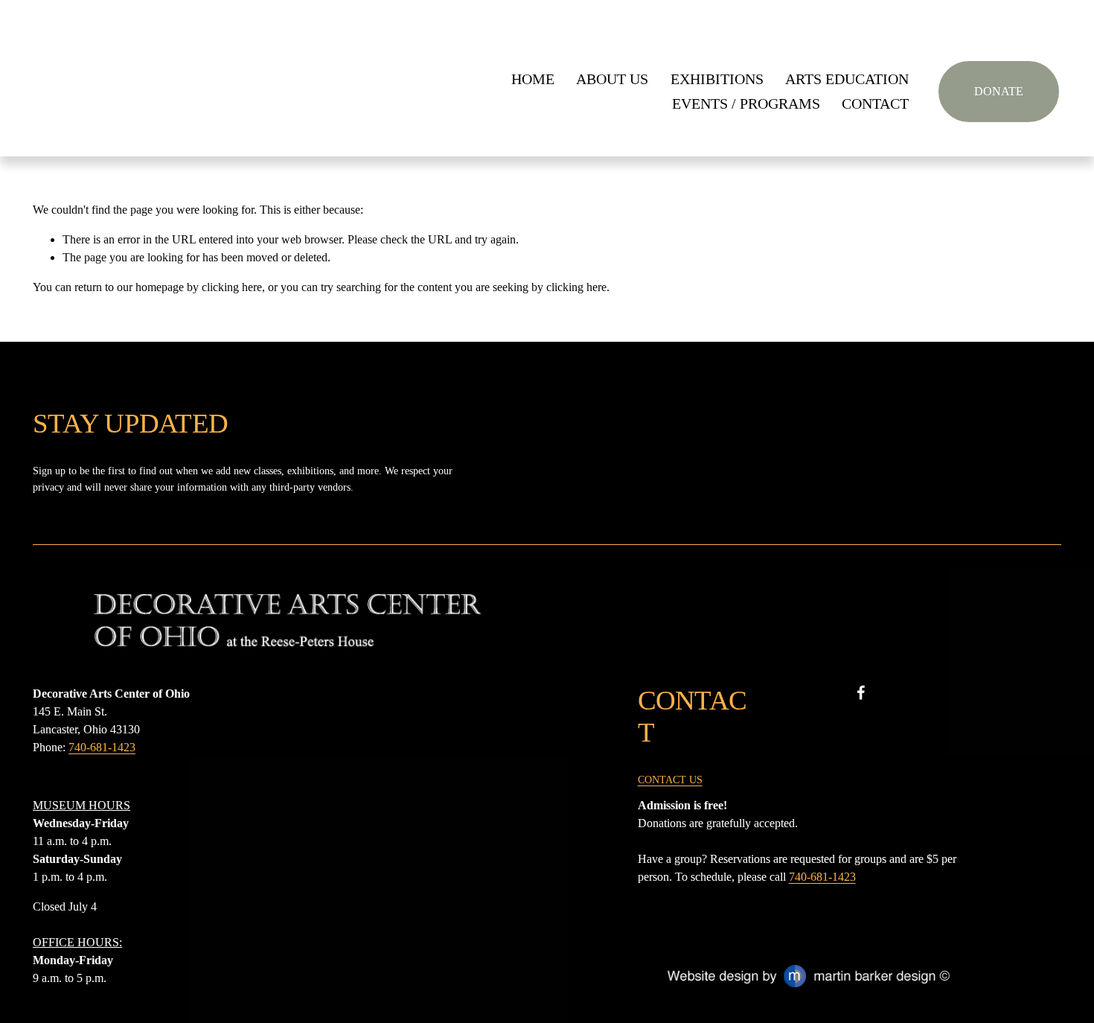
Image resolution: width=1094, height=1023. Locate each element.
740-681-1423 (101, 747)
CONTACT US (670, 779)
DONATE (998, 91)
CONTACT (875, 104)
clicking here (232, 287)
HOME (532, 79)
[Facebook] (861, 692)
